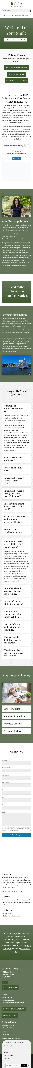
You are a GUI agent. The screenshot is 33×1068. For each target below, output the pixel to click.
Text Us (8, 15)
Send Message (16, 835)
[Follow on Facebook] (3, 982)
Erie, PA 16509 (6, 977)
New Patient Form (16, 74)
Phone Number (6, 767)
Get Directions (10, 988)
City (3, 790)
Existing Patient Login (16, 80)
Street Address (5, 782)
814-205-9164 (17, 891)
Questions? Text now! (16, 39)
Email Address (5, 775)
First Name (5, 760)
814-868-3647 (13, 129)
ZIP (2, 804)
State (3, 797)
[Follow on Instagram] (6, 982)
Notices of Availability (16, 68)
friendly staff (15, 136)
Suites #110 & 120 (8, 974)
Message (4, 812)
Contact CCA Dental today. (21, 15)
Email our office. (17, 295)
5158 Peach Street (8, 972)
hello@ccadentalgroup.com (11, 916)
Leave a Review (10, 1015)
